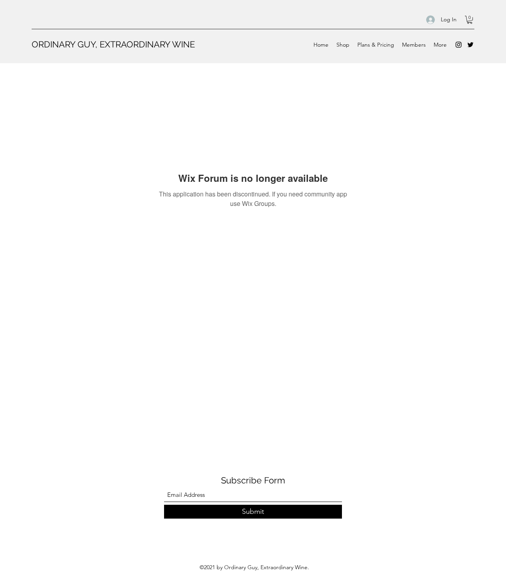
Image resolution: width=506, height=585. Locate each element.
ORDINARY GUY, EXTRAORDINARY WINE (113, 44)
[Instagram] (459, 45)
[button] (469, 20)
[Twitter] (470, 45)
